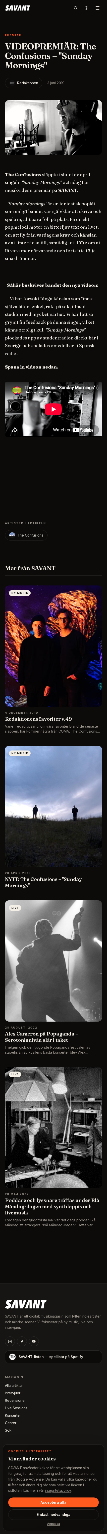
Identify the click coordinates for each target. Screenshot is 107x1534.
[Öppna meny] (97, 7)
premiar (13, 35)
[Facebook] (22, 1341)
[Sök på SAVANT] (75, 7)
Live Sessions (16, 1408)
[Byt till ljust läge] (86, 7)
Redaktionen (27, 83)
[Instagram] (10, 1341)
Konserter (13, 1415)
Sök (8, 1430)
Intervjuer (12, 1393)
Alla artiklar (14, 1385)
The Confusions (30, 535)
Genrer (10, 1423)
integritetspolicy (58, 1490)
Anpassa (53, 1524)
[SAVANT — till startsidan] (17, 8)
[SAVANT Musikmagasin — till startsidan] (26, 1303)
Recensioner (15, 1400)
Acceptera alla (53, 1502)
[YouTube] (34, 1341)
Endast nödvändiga (53, 1514)
